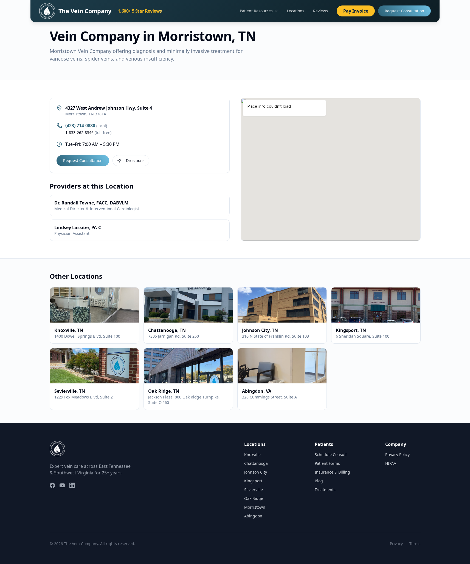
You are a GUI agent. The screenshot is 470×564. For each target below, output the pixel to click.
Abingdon (253, 516)
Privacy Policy (397, 454)
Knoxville (252, 454)
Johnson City (255, 472)
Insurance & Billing (332, 472)
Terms (415, 543)
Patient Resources (256, 10)
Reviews (320, 10)
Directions (135, 160)
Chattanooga (256, 463)
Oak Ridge (253, 498)
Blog (319, 480)
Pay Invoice (355, 11)
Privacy (396, 543)
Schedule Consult (331, 454)
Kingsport (253, 480)
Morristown (254, 507)
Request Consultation (404, 10)
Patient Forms (327, 463)
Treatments (325, 489)
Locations (295, 10)
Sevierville (253, 489)
